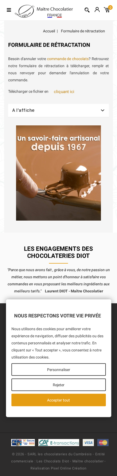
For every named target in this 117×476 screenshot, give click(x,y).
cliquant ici (64, 91)
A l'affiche (23, 110)
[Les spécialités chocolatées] (58, 173)
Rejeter (58, 385)
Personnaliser (58, 369)
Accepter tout (58, 400)
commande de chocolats (68, 59)
